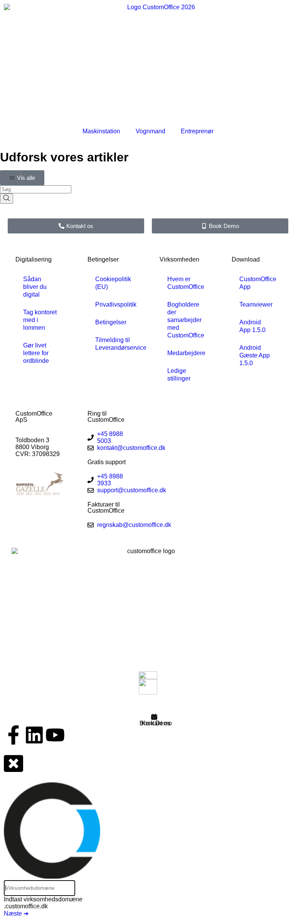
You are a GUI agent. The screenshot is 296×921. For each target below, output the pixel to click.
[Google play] (148, 687)
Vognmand (150, 131)
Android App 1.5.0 (252, 326)
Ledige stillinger (178, 374)
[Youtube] (55, 735)
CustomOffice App (257, 283)
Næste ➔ (16, 913)
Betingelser (110, 322)
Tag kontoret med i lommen (40, 320)
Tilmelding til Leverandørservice (115, 344)
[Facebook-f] (13, 735)
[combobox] (35, 189)
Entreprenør (197, 131)
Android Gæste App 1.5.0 (254, 355)
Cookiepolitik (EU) (113, 283)
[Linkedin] (34, 735)
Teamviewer (255, 304)
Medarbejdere (186, 353)
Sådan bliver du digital (35, 287)
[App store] (148, 675)
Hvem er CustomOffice (185, 283)
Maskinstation (101, 131)
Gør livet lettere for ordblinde (36, 353)
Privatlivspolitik (115, 304)
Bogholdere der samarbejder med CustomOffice (185, 320)
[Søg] (6, 198)
